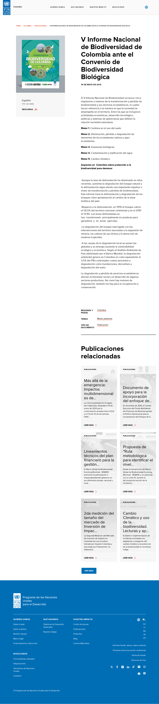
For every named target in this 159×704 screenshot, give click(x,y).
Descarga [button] (27, 109)
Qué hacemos (77, 7)
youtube (139, 673)
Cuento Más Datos (81, 643)
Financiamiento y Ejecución (25, 643)
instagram (122, 667)
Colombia (17, 7)
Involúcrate (118, 7)
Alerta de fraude (139, 655)
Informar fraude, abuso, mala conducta (129, 645)
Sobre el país (18, 624)
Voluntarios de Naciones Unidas (23, 670)
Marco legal (18, 638)
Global (146, 7)
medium (144, 673)
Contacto (17, 676)
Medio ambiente (104, 318)
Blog (75, 638)
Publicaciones (40, 26)
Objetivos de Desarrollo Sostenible (53, 625)
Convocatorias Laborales (24, 659)
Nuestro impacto (98, 7)
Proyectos (77, 633)
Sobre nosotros (19, 629)
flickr (139, 667)
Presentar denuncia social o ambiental (129, 650)
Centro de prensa (80, 624)
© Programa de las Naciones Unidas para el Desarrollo (36, 690)
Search (151, 7)
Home (18, 26)
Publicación (102, 324)
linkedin (128, 667)
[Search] (144, 629)
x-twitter (111, 667)
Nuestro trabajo (50, 632)
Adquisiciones (19, 663)
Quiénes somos (57, 7)
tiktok (133, 667)
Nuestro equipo (20, 633)
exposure (144, 667)
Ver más (88, 570)
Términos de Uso (138, 660)
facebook (117, 667)
